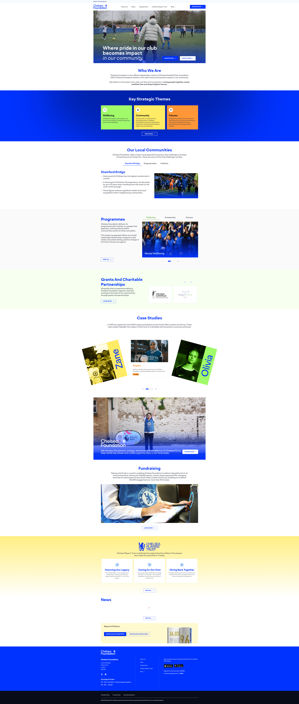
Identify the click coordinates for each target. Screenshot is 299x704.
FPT (102, 682)
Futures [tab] (189, 217)
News (133, 7)
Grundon (110, 684)
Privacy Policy (116, 695)
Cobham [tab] (164, 163)
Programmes (143, 7)
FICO (105, 682)
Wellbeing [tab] (150, 217)
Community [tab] (170, 217)
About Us (124, 7)
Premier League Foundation (123, 682)
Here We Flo (111, 682)
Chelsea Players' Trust (159, 7)
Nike (105, 684)
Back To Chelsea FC (100, 1)
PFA (102, 684)
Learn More (107, 301)
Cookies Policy (105, 695)
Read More (149, 134)
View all (106, 259)
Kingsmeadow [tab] (150, 163)
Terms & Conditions (129, 695)
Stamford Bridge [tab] (132, 163)
